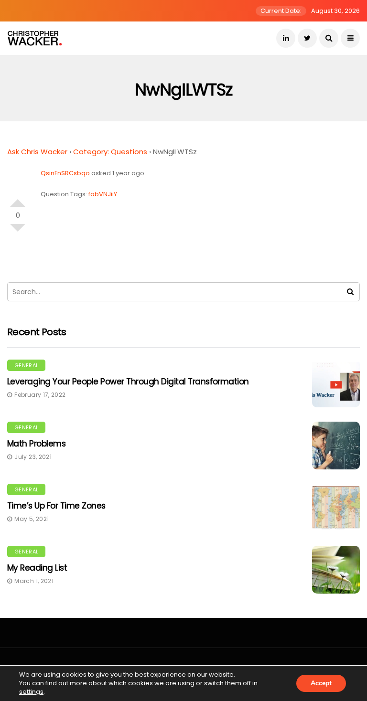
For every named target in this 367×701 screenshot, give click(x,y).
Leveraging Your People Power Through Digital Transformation (128, 381)
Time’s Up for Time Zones (56, 505)
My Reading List (37, 568)
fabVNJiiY (102, 194)
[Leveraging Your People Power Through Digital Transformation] (336, 383)
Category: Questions (110, 152)
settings (31, 692)
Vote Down (17, 231)
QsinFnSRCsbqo (65, 173)
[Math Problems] (336, 445)
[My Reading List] (336, 570)
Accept (321, 683)
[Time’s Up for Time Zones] (336, 507)
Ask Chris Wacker (37, 152)
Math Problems (36, 443)
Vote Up (17, 199)
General (26, 365)
